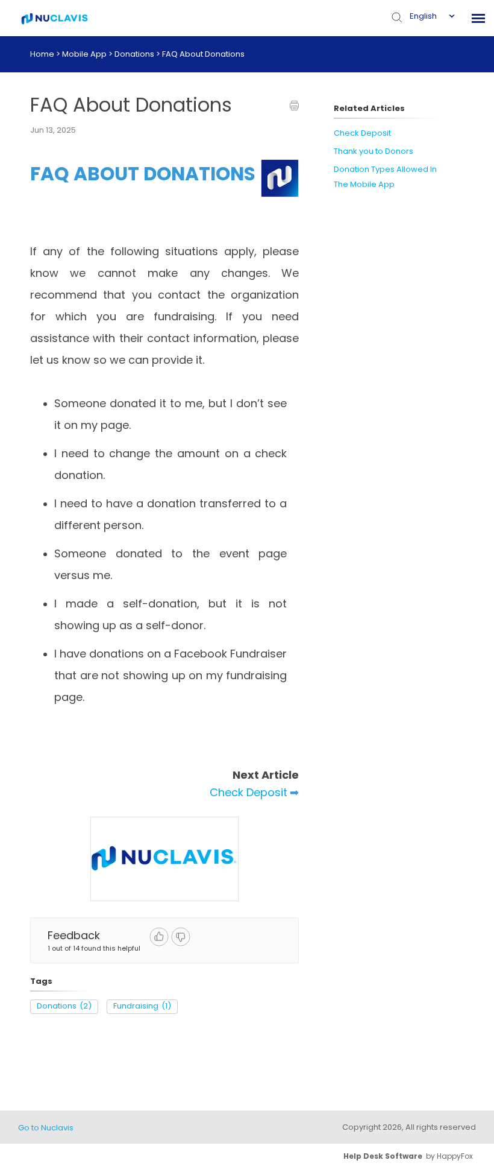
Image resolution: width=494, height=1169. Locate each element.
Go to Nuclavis (45, 1127)
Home (42, 54)
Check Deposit (248, 792)
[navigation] (478, 18)
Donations (135, 54)
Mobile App (85, 54)
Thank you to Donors (373, 151)
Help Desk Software (382, 1156)
